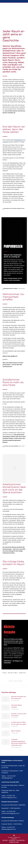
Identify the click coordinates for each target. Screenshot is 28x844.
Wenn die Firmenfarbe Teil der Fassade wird (18, 697)
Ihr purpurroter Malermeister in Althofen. (12, 820)
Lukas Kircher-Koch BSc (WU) (10, 782)
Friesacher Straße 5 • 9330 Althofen (11, 824)
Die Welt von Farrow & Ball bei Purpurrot (18, 714)
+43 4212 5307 (11, 776)
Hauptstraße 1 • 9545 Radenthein (10, 808)
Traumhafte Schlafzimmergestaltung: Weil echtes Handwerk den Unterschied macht (18, 742)
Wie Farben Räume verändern (16, 706)
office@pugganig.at (7, 778)
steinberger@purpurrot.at (8, 829)
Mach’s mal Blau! (16, 731)
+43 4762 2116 (10, 795)
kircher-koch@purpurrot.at (8, 797)
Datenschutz (17, 837)
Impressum (10, 837)
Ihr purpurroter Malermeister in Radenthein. (13, 805)
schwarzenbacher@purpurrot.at (10, 813)
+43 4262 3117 (10, 827)
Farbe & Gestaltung (18, 681)
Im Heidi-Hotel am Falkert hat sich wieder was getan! (18, 723)
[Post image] (5, 699)
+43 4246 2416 (10, 811)
